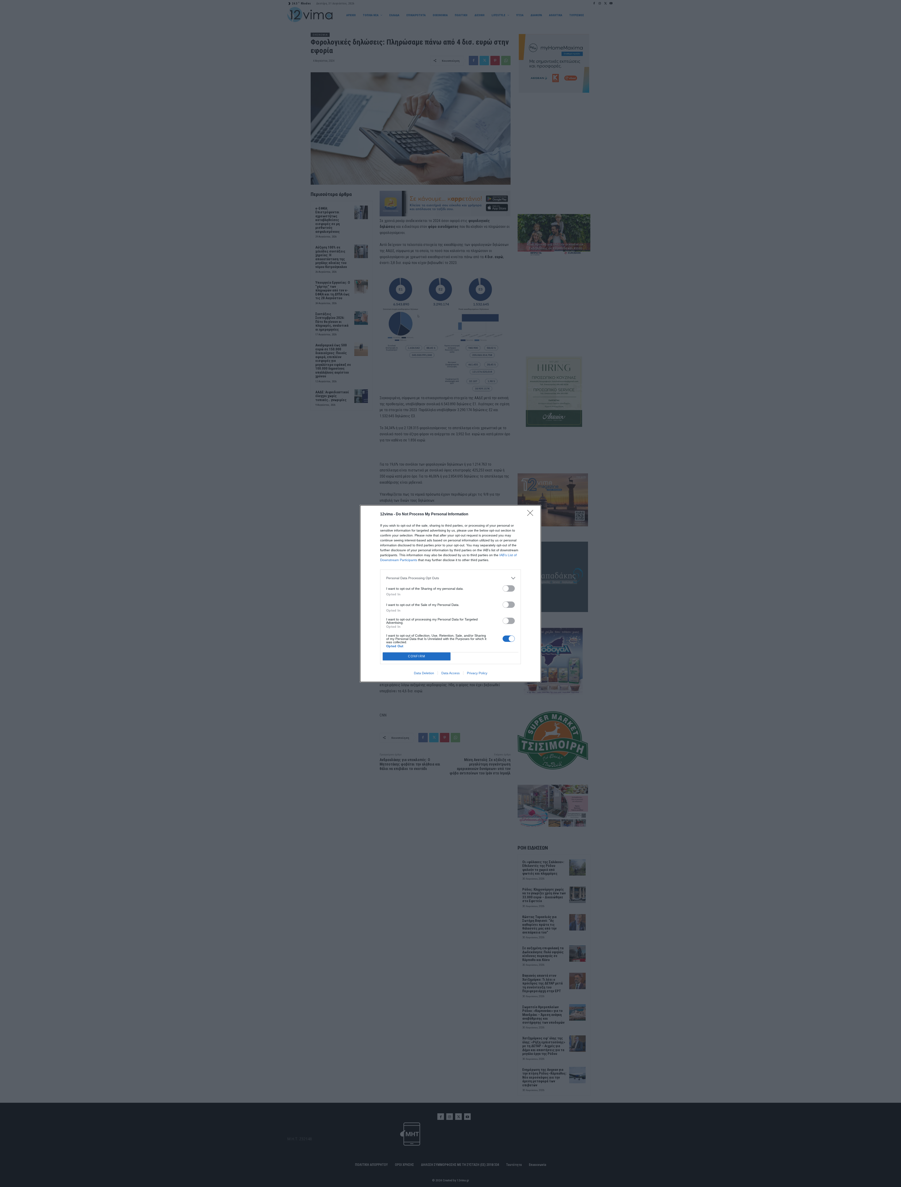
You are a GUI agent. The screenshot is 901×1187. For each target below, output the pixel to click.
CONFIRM (416, 656)
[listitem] (450, 578)
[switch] (509, 588)
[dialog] (450, 593)
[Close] (531, 514)
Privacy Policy (477, 673)
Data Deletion (424, 673)
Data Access (450, 673)
